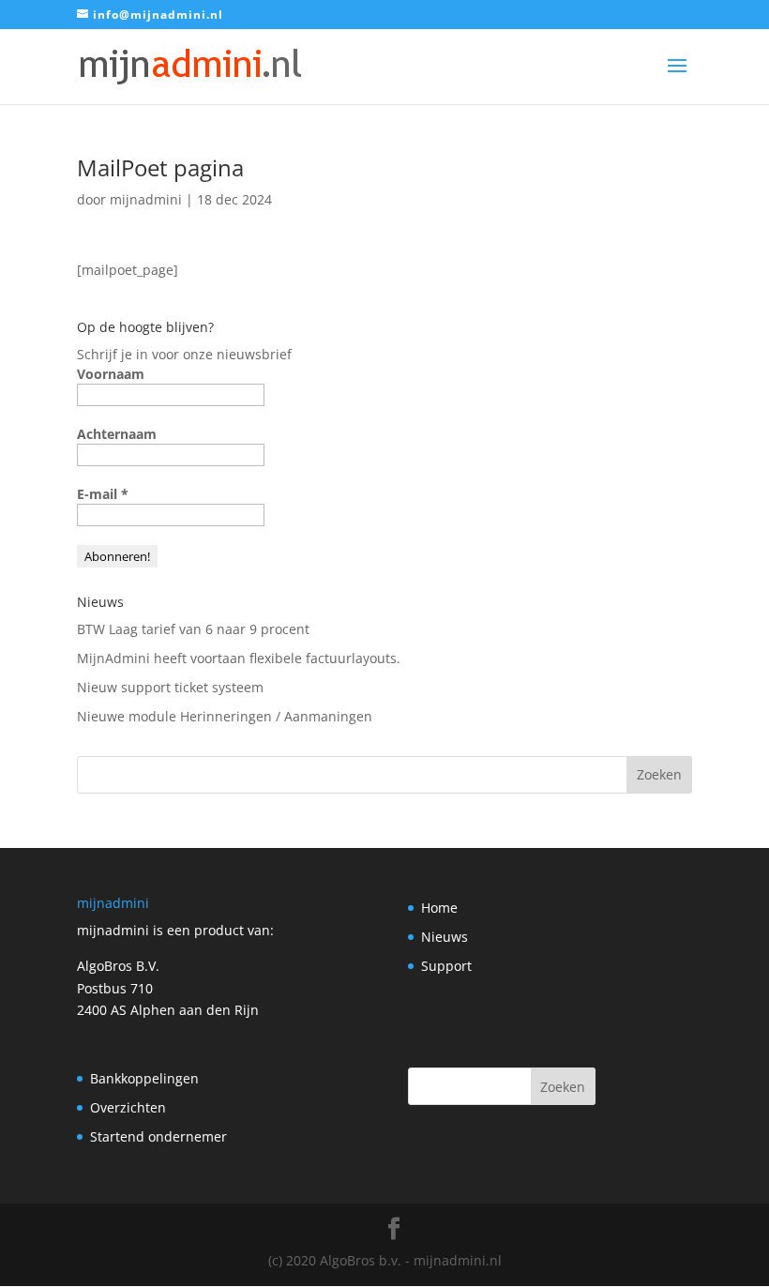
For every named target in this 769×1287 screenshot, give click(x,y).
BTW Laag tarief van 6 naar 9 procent (193, 629)
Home (439, 907)
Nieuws (444, 937)
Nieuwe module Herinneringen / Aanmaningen (224, 716)
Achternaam (117, 434)
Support (446, 966)
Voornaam (110, 374)
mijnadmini (146, 199)
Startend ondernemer (158, 1136)
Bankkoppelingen (144, 1078)
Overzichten (128, 1107)
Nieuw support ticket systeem (170, 687)
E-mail (102, 494)
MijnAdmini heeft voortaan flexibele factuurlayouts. (238, 658)
